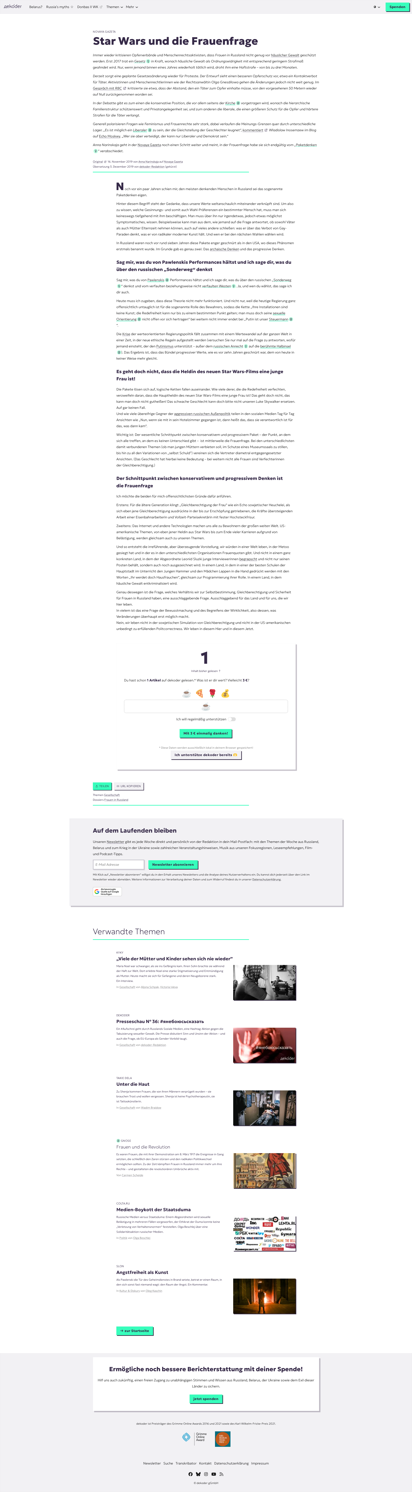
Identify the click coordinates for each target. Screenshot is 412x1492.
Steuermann (278, 319)
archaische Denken (224, 249)
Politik (123, 1238)
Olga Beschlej (141, 1238)
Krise (126, 334)
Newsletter (115, 842)
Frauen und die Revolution (143, 1147)
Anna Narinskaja (148, 161)
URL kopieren (131, 786)
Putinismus (164, 346)
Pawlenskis (155, 280)
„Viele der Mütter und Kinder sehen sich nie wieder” (174, 959)
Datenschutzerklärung (266, 879)
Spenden (397, 7)
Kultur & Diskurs (129, 1291)
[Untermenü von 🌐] (377, 7)
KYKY (119, 952)
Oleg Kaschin (154, 1291)
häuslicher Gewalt (285, 55)
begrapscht (248, 559)
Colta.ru (123, 1203)
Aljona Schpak (150, 987)
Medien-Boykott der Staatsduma (153, 1209)
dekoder (123, 1015)
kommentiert (253, 130)
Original (98, 161)
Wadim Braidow (151, 1107)
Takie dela (124, 1078)
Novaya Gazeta (104, 31)
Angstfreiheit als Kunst (142, 1272)
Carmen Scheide (132, 1175)
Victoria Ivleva (169, 987)
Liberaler (140, 130)
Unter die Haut (133, 1084)
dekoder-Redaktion (151, 166)
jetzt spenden (206, 1399)
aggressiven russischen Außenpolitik (202, 414)
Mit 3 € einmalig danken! (205, 733)
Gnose (126, 1141)
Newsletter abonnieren (173, 864)
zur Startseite (137, 1331)
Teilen (104, 786)
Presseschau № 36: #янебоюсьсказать (160, 1021)
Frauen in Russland (116, 800)
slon (120, 1266)
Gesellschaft (112, 795)
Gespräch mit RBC (107, 88)
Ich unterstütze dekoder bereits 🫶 (206, 755)
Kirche (230, 103)
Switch (229, 719)
